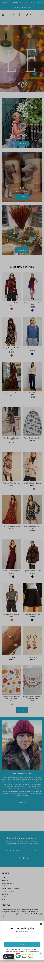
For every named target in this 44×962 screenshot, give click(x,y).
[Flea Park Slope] (18, 958)
